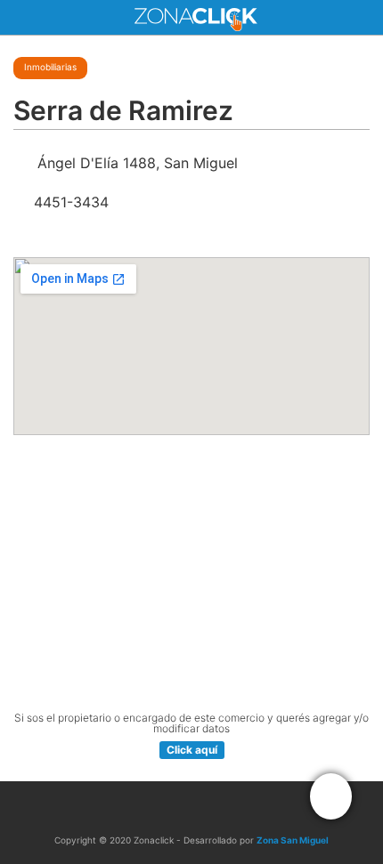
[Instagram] (210, 808)
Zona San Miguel (293, 840)
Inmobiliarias (50, 66)
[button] (331, 796)
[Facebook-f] (173, 808)
